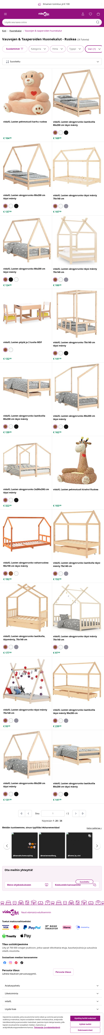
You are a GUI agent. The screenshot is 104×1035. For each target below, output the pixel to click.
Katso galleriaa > (94, 828)
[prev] (28, 813)
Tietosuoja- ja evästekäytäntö (47, 1027)
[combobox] (52, 22)
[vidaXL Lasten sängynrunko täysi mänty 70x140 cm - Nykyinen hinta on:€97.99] (77, 608)
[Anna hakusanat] (98, 22)
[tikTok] (21, 962)
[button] (25, 845)
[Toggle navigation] (5, 14)
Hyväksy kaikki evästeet (85, 1018)
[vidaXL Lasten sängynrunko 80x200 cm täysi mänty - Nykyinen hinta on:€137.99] (27, 166)
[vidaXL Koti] (44, 14)
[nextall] (82, 813)
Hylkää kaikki (85, 1024)
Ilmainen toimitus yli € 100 (56, 4)
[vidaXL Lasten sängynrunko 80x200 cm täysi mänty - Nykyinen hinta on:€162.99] (77, 387)
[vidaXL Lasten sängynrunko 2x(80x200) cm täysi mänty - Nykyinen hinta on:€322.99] (27, 461)
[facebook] (4, 962)
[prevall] (21, 813)
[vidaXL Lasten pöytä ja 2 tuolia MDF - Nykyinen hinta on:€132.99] (27, 313)
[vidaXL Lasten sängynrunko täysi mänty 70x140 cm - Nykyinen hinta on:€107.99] (77, 167)
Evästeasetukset (85, 1030)
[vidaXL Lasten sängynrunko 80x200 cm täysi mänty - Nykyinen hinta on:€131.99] (27, 754)
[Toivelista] (90, 14)
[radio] (55, 132)
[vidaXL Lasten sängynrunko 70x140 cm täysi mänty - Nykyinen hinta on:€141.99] (77, 314)
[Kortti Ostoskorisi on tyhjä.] (98, 14)
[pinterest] (16, 962)
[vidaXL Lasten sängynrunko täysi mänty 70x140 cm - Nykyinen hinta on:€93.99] (27, 681)
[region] (51, 1024)
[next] (75, 813)
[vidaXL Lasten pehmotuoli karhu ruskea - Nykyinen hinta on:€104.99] (27, 93)
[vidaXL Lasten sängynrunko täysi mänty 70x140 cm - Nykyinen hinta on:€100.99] (77, 240)
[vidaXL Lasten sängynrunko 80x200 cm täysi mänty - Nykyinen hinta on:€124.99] (27, 240)
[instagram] (10, 962)
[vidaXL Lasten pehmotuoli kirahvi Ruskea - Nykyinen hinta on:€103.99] (77, 461)
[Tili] (82, 14)
